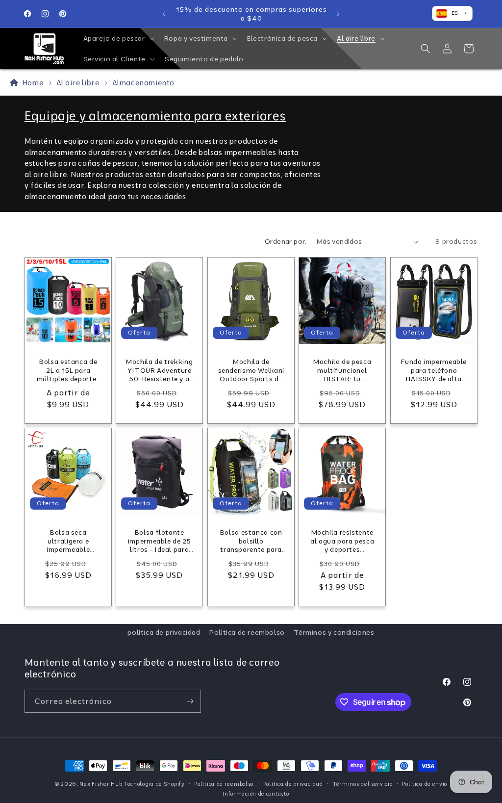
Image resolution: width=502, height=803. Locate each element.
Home (31, 82)
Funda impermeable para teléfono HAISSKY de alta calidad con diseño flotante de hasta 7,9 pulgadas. (434, 371)
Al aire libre (78, 82)
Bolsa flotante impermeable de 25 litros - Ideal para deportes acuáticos (159, 541)
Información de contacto (256, 793)
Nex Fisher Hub (100, 783)
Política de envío (424, 783)
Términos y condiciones (334, 632)
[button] (117, 38)
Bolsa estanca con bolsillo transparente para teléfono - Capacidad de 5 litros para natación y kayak (251, 541)
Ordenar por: (286, 241)
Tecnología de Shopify (154, 783)
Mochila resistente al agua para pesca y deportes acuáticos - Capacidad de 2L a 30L (342, 541)
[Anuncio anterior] (164, 13)
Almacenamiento (143, 82)
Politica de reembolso (247, 632)
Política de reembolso (223, 783)
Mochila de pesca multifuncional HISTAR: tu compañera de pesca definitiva (342, 371)
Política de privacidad (293, 783)
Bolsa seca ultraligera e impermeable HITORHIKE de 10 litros (68, 541)
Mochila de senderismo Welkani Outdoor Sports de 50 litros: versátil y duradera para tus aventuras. (251, 371)
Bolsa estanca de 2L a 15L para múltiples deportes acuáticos (68, 371)
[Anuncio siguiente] (338, 13)
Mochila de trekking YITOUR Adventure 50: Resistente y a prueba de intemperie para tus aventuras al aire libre (159, 371)
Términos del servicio (363, 783)
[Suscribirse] (190, 701)
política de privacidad (163, 632)
